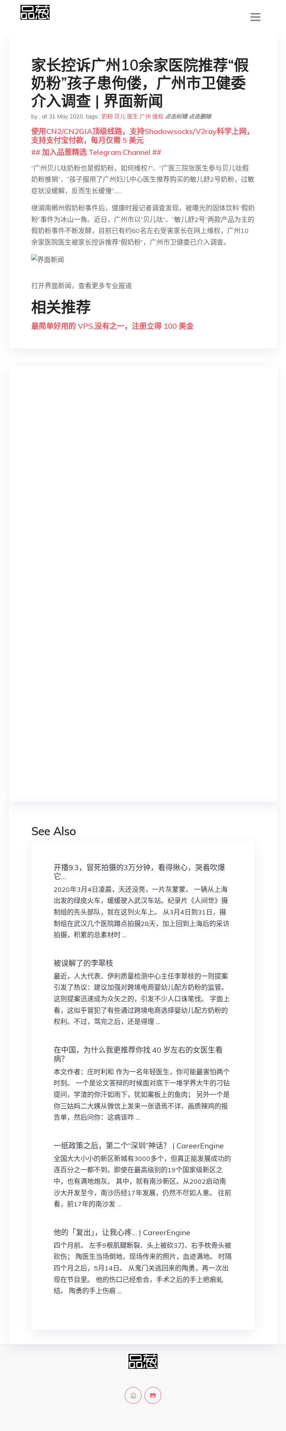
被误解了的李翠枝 (83, 963)
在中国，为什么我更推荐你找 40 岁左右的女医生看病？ (138, 1054)
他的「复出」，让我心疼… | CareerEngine (122, 1232)
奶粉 (107, 116)
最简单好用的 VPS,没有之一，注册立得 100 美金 (112, 326)
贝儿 (119, 116)
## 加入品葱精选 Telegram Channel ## (96, 152)
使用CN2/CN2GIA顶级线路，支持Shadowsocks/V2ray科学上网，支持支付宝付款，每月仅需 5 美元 (142, 136)
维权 (157, 116)
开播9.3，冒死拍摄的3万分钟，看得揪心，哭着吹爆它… (139, 872)
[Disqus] (143, 490)
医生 (132, 116)
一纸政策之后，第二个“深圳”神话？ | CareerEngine (139, 1145)
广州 (145, 116)
